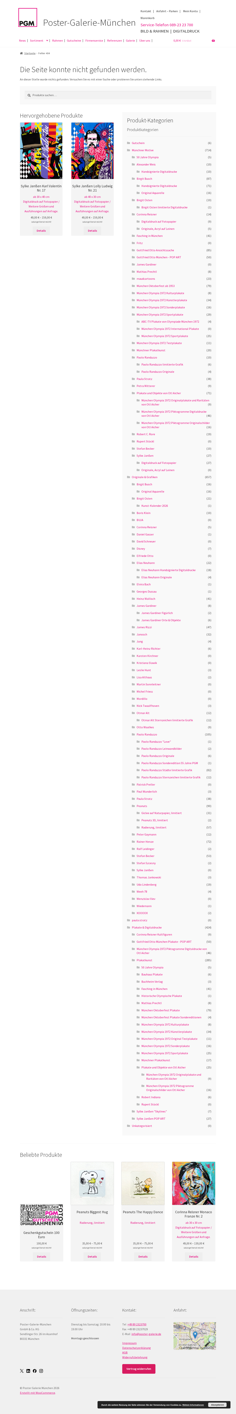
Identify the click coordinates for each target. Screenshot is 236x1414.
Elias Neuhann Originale (156, 577)
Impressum (129, 1343)
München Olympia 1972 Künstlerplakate (162, 300)
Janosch (142, 634)
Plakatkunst (144, 960)
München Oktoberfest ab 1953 (156, 286)
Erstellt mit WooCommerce (37, 1393)
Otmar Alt (143, 713)
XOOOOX (142, 913)
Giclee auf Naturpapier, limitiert (161, 813)
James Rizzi (144, 627)
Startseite (30, 53)
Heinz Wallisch (146, 599)
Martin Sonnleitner (149, 684)
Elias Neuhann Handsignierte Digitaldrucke (168, 570)
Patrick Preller (146, 784)
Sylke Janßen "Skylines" (152, 1111)
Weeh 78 (142, 891)
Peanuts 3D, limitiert (154, 820)
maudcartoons (146, 278)
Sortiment (36, 40)
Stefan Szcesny (146, 863)
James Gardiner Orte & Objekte (161, 620)
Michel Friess (145, 691)
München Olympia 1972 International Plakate (170, 329)
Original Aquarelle (152, 193)
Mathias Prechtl (147, 271)
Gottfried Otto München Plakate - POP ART (164, 941)
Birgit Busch (144, 178)
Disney (141, 548)
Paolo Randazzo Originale (157, 371)
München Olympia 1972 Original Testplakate (169, 1039)
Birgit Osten (144, 200)
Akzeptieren (217, 1404)
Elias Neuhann (146, 563)
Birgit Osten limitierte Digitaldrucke (164, 207)
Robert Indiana (150, 1097)
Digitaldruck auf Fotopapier (158, 221)
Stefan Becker (145, 448)
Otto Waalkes (145, 727)
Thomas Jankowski (149, 877)
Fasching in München (150, 236)
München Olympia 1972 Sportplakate (160, 314)
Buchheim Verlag (152, 981)
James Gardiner (146, 264)
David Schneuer (146, 541)
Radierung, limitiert (153, 827)
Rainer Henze (145, 841)
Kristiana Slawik (147, 663)
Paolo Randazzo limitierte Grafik (162, 364)
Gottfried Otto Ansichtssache (155, 250)
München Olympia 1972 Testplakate (159, 343)
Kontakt (145, 11)
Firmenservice (94, 40)
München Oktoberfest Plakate (160, 1010)
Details (41, 230)
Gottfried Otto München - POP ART (159, 257)
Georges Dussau (147, 591)
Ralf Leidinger (145, 849)
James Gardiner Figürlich (157, 613)
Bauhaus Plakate (152, 974)
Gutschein (138, 143)
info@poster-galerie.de (146, 1334)
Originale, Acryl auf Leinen (157, 229)
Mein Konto (190, 11)
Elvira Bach (144, 584)
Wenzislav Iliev (146, 899)
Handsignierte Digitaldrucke (159, 171)
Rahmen (57, 40)
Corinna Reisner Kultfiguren (154, 934)
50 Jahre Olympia (148, 157)
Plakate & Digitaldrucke (147, 927)
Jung (140, 641)
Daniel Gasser (145, 534)
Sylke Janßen (145, 455)
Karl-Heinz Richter (148, 648)
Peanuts (142, 806)
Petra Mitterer (146, 386)
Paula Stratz (144, 379)
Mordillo (142, 699)
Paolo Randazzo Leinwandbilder (161, 748)
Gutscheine (74, 40)
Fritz (140, 243)
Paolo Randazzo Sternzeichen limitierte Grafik (170, 777)
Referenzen (114, 40)
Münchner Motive (143, 150)
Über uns (144, 40)
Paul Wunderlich (147, 791)
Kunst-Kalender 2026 (154, 506)
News (22, 40)
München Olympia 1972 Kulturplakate (160, 293)
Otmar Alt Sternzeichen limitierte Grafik (167, 720)
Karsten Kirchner (147, 656)
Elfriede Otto (145, 556)
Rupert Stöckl (145, 441)
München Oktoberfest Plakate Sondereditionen (171, 1017)
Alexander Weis (146, 164)
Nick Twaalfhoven (148, 706)
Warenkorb (147, 18)
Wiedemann (144, 906)
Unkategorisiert (142, 1126)
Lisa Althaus (144, 677)
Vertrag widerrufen (138, 1369)
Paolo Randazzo (147, 357)
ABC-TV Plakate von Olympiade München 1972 (170, 321)
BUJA (140, 520)
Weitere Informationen (193, 1404)
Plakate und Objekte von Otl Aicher (159, 393)
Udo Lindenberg (147, 884)
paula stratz (139, 920)
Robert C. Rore (146, 434)
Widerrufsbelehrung (135, 1357)
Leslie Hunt (144, 670)
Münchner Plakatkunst (151, 350)
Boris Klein (143, 513)
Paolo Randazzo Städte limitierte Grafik (166, 770)
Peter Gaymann (146, 834)
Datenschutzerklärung (136, 1348)
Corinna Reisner (147, 214)
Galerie (130, 40)
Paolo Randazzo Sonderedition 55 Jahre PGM (169, 763)
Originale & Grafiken (144, 477)
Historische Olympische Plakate (161, 996)
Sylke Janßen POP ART (151, 1118)
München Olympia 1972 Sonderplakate (161, 307)
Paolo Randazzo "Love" (156, 741)
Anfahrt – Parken (167, 11)
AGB (125, 1352)
